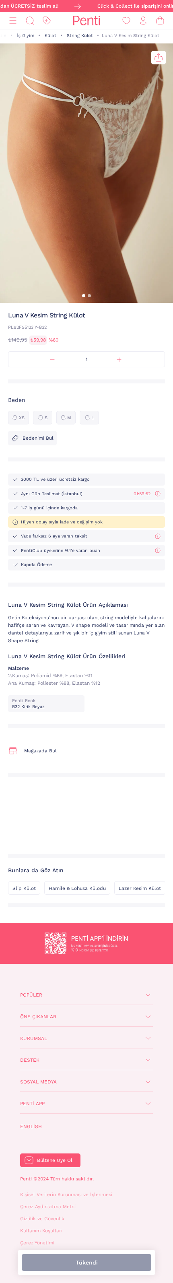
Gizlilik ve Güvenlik (42, 1218)
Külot (50, 35)
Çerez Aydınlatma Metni (48, 1206)
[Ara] (30, 21)
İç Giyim (25, 35)
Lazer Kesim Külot (140, 888)
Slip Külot (24, 888)
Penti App (32, 1103)
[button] (83, 295)
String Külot (80, 35)
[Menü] (13, 21)
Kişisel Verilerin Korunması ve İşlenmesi (66, 1194)
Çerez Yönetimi (37, 1243)
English (31, 1126)
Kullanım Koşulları (41, 1231)
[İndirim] (46, 21)
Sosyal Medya (38, 1082)
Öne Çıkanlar (38, 1016)
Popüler (31, 995)
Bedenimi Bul (38, 438)
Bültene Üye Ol (54, 1160)
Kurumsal (33, 1038)
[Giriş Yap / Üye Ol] (143, 21)
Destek (29, 1060)
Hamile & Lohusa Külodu (77, 888)
